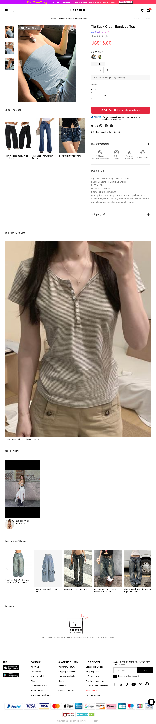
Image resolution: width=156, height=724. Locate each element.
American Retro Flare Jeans (76, 589)
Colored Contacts (66, 690)
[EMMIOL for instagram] (121, 684)
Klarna (61, 681)
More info (117, 119)
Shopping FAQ (92, 671)
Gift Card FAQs (92, 676)
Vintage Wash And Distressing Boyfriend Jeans (137, 590)
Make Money (92, 690)
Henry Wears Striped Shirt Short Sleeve (22, 439)
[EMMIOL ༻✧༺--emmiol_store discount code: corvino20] (22, 494)
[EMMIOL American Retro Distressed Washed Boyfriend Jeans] (18, 563)
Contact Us (36, 671)
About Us (35, 667)
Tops (70, 19)
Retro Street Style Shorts (70, 156)
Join (145, 670)
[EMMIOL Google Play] (11, 677)
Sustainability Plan (39, 686)
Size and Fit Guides (94, 667)
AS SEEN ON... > (100, 31)
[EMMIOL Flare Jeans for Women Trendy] (45, 135)
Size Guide (95, 84)
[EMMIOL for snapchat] (147, 683)
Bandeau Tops (81, 19)
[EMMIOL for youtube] (134, 684)
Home (53, 19)
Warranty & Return (66, 667)
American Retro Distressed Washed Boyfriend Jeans (17, 581)
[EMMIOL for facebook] (114, 684)
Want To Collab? (38, 676)
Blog (33, 681)
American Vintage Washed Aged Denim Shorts (106, 590)
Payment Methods (66, 676)
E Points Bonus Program (97, 686)
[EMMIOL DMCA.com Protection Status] (85, 716)
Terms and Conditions (41, 695)
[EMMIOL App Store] (11, 669)
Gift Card (62, 686)
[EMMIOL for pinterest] (140, 684)
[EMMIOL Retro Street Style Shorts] (72, 135)
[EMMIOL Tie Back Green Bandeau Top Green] (100, 58)
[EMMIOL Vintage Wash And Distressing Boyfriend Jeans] (137, 568)
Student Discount (94, 695)
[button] (20, 63)
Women (61, 19)
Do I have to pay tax (95, 681)
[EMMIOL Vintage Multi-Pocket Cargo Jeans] (48, 568)
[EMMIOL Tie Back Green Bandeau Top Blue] (94, 58)
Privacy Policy (37, 690)
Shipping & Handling (67, 671)
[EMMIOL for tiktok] (127, 684)
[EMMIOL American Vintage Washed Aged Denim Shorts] (108, 568)
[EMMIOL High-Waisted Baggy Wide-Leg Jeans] (18, 135)
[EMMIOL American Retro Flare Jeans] (78, 568)
